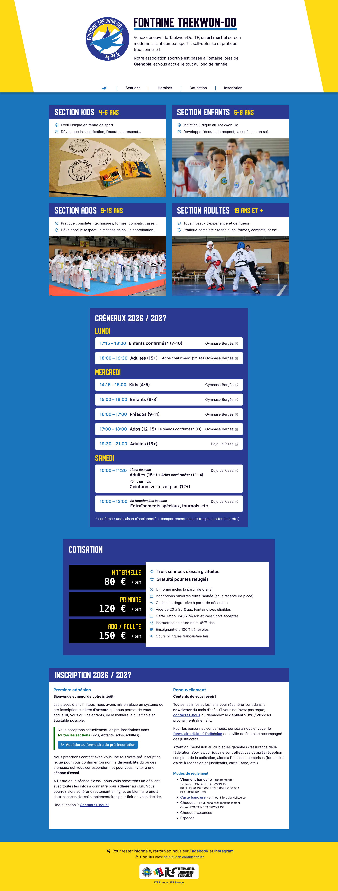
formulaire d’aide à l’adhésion (197, 734)
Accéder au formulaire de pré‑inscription (100, 745)
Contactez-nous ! (94, 805)
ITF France (161, 882)
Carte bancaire (193, 797)
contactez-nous (186, 715)
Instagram (224, 851)
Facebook (199, 851)
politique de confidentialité (184, 857)
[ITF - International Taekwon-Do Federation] (169, 871)
